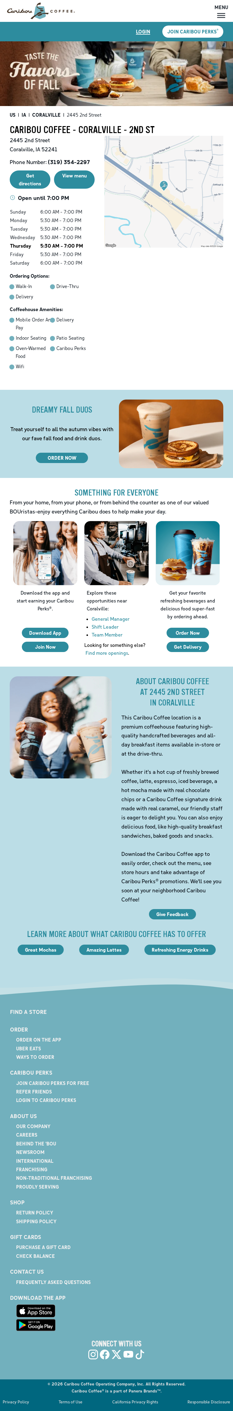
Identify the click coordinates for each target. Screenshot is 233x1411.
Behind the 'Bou (36, 1144)
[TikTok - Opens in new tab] (140, 1354)
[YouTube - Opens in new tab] (128, 1354)
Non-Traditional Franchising (54, 1178)
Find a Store (28, 1011)
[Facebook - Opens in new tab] (105, 1354)
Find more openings (107, 653)
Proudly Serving (37, 1187)
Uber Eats (28, 1048)
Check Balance (35, 1256)
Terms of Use (71, 1401)
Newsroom (30, 1152)
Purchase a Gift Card (43, 1247)
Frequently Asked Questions (53, 1282)
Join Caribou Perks (192, 31)
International (34, 1161)
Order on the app (38, 1040)
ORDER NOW (62, 458)
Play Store (36, 1325)
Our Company (33, 1126)
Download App (45, 633)
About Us (23, 1116)
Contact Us (27, 1271)
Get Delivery (188, 647)
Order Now (188, 633)
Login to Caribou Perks (46, 1100)
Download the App (38, 1297)
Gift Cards (25, 1237)
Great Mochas (40, 950)
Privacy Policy (16, 1401)
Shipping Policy (36, 1221)
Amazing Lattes (104, 950)
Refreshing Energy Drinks (180, 950)
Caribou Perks (31, 1072)
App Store (36, 1311)
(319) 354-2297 (69, 162)
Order (19, 1029)
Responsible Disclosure (208, 1401)
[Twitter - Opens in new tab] (116, 1354)
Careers (26, 1135)
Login (143, 32)
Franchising (31, 1169)
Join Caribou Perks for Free (52, 1083)
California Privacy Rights (135, 1401)
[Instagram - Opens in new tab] (93, 1354)
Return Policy (34, 1213)
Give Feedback (172, 914)
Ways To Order (35, 1057)
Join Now (45, 647)
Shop (17, 1202)
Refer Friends (34, 1092)
